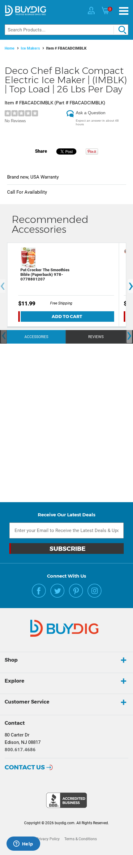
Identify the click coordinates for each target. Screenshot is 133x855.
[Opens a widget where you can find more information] (23, 844)
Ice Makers (30, 48)
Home (10, 48)
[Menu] (123, 11)
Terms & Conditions (80, 839)
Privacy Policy (48, 839)
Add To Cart (67, 316)
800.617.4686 (20, 749)
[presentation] (3, 336)
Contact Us (25, 767)
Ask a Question (90, 112)
